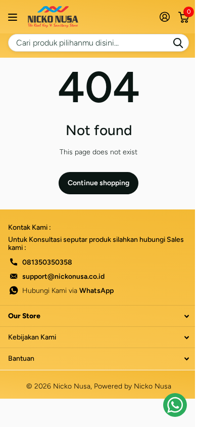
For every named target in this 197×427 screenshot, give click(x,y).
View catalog (14, 17)
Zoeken (178, 43)
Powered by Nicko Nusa (132, 386)
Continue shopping (98, 183)
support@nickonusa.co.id (63, 276)
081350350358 (47, 262)
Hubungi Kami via (68, 290)
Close (98, 316)
